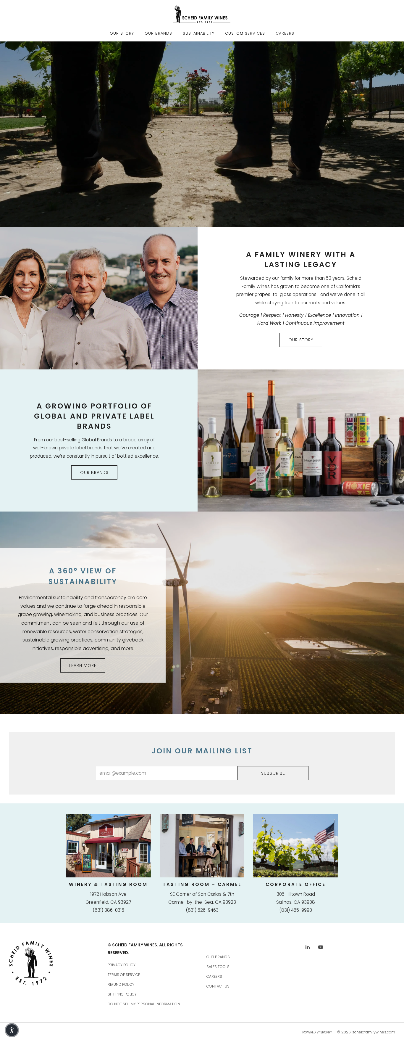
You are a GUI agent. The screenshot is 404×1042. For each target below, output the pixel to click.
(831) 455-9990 (295, 910)
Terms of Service (124, 974)
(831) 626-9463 (202, 910)
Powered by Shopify (317, 1032)
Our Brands (158, 33)
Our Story (122, 33)
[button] (12, 1030)
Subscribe (273, 773)
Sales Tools (218, 966)
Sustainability (198, 33)
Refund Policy (121, 984)
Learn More (82, 665)
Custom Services (245, 33)
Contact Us (218, 986)
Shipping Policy (122, 994)
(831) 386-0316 (108, 910)
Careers (285, 33)
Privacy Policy (121, 964)
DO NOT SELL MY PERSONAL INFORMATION (144, 1003)
